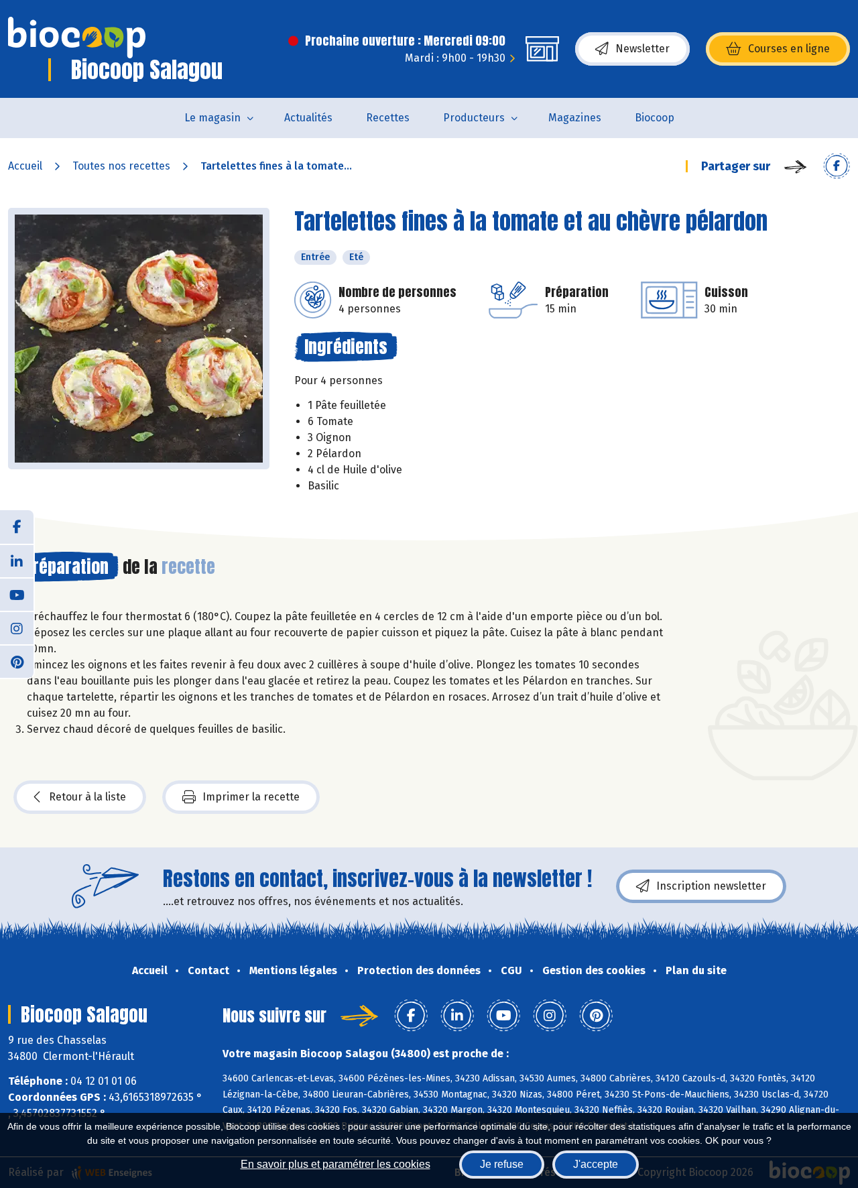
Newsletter (642, 48)
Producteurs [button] (474, 117)
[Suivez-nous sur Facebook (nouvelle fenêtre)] (17, 527)
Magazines (574, 117)
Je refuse (502, 1164)
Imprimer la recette (251, 796)
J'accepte (595, 1164)
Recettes (388, 117)
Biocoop (654, 117)
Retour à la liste (87, 796)
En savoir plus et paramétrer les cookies (335, 1164)
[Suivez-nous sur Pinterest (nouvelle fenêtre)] (17, 661)
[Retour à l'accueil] (76, 37)
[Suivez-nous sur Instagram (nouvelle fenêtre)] (17, 627)
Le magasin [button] (212, 117)
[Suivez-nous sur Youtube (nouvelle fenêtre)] (17, 594)
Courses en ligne (789, 48)
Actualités (308, 117)
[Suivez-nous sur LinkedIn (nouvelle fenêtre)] (17, 560)
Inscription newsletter (711, 886)
